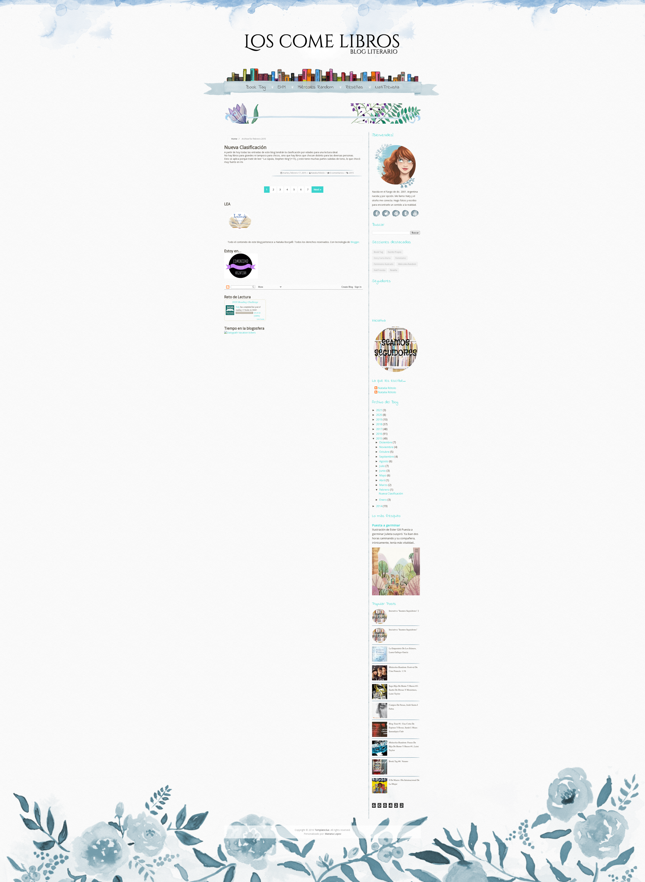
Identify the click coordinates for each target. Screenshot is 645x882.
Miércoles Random (316, 87)
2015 (351, 172)
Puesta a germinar (386, 525)
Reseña (393, 270)
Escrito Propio (394, 252)
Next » (317, 189)
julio (382, 466)
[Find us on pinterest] (396, 213)
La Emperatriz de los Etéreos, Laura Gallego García (402, 650)
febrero (384, 489)
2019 (379, 419)
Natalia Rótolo (318, 172)
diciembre (386, 442)
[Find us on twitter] (386, 213)
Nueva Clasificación (391, 493)
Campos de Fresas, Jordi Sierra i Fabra (403, 706)
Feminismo (400, 258)
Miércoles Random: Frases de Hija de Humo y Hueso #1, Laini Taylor (404, 746)
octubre (384, 452)
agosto (384, 461)
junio (382, 471)
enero (383, 500)
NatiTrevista (387, 87)
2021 (379, 410)
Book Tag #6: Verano (398, 761)
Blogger (355, 242)
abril (382, 480)
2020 (379, 415)
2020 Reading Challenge (245, 302)
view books (260, 319)
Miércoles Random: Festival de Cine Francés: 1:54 (403, 669)
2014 (379, 506)
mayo (383, 475)
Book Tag (256, 87)
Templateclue (322, 830)
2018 (379, 424)
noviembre (386, 447)
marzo (383, 485)
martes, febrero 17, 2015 (295, 172)
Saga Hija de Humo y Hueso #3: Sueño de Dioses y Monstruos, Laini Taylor (403, 689)
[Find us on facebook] (376, 213)
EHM (282, 87)
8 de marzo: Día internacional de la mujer (404, 782)
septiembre (387, 456)
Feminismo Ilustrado (383, 264)
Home (234, 138)
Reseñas (354, 87)
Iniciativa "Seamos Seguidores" (403, 629)
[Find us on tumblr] (405, 213)
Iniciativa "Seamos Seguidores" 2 (404, 610)
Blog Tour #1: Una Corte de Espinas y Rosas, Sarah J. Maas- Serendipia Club (403, 727)
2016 (379, 434)
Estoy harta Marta (382, 258)
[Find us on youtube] (415, 213)
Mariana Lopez (333, 833)
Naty (238, 306)
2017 (379, 429)
